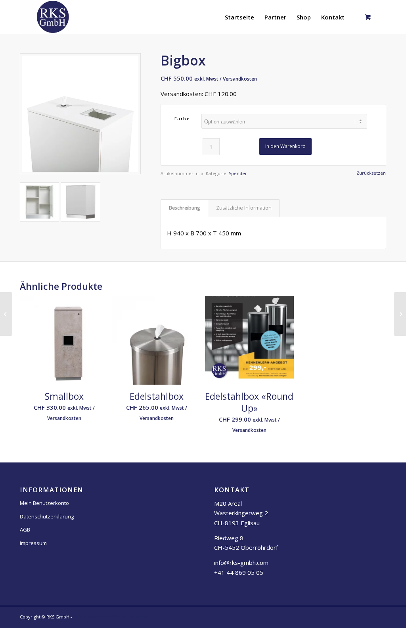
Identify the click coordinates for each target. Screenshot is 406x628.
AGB (25, 529)
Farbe (182, 118)
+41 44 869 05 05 (238, 572)
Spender (238, 173)
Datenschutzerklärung (47, 516)
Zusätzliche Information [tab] (244, 207)
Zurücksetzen (371, 173)
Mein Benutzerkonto (44, 503)
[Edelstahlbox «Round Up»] (400, 314)
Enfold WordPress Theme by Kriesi (110, 617)
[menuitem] (239, 17)
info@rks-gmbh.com (241, 562)
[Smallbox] (6, 314)
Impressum (33, 543)
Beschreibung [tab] (184, 207)
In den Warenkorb (285, 146)
